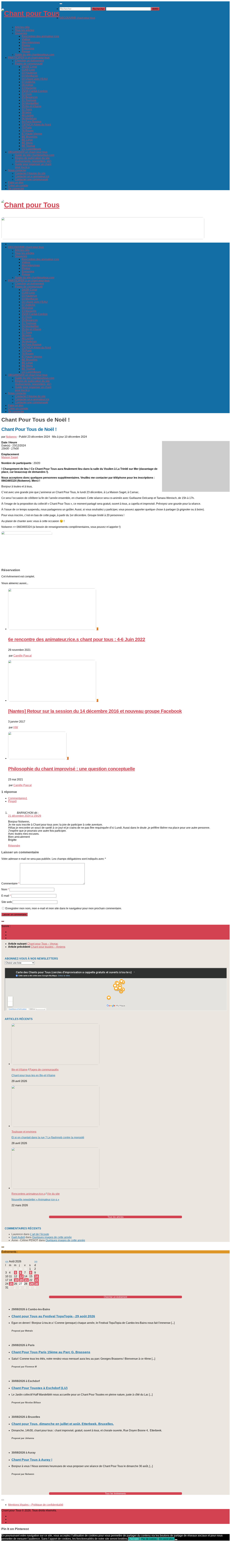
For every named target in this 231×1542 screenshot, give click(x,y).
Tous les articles (24, 30)
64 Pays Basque (31, 121)
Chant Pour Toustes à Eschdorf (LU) (39, 1388)
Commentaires (17, 798)
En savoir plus (166, 1539)
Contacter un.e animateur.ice (32, 176)
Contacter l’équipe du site (30, 173)
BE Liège (27, 139)
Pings (12, 801)
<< (6, 1261)
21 (26, 1280)
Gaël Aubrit (18, 1237)
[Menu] (61, 3)
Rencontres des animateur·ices (40, 36)
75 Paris (27, 127)
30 (36, 1283)
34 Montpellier (30, 103)
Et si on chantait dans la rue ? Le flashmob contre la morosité (47, 1137)
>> (35, 1261)
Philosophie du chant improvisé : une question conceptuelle (71, 768)
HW (15, 727)
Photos (26, 45)
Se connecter (16, 188)
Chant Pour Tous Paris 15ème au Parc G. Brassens (50, 1352)
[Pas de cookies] (176, 1539)
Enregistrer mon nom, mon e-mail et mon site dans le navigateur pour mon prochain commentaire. (63, 908)
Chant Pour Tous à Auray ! (31, 1459)
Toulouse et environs (23, 1131)
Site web (6, 902)
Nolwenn (11, 436)
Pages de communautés (44, 1069)
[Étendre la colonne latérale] (2, 921)
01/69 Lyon (28, 69)
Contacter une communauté (31, 179)
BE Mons (27, 142)
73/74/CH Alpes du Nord (36, 124)
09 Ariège (27, 85)
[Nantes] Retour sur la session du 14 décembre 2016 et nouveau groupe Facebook (95, 711)
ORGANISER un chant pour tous (27, 152)
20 (21, 1280)
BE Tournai (28, 145)
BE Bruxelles (29, 136)
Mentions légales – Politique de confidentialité (35, 1504)
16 (36, 1276)
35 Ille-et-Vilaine (31, 106)
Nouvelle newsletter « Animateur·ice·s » (35, 1199)
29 (31, 1283)
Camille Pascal (22, 655)
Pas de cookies (149, 1539)
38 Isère (26, 112)
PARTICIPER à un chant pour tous (29, 57)
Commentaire (10, 883)
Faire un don (15, 182)
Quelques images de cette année (52, 1237)
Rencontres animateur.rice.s (28, 1193)
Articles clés (22, 27)
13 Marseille (29, 88)
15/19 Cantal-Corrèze (35, 91)
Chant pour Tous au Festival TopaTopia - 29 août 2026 (53, 1316)
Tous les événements (115, 1493)
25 (11, 1283)
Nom (5, 889)
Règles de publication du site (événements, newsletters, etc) (33, 160)
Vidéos (26, 39)
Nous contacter (17, 170)
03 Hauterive (29, 72)
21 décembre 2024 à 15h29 (24, 815)
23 (36, 1280)
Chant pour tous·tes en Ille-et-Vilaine (33, 1075)
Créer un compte (18, 185)
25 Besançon (30, 97)
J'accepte (134, 1539)
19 (16, 1280)
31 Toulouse (29, 100)
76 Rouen (27, 130)
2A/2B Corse (29, 66)
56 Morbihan (29, 118)
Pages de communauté (29, 63)
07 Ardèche (28, 82)
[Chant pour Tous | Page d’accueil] (30, 13)
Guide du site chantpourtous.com (34, 54)
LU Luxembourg (31, 149)
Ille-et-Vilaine (19, 1069)
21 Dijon (27, 94)
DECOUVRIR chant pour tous (77, 17)
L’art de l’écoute (39, 1234)
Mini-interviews (31, 42)
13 (21, 1276)
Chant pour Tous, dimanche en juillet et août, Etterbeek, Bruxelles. (62, 1424)
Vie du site (53, 1193)
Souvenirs (21, 33)
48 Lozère (28, 115)
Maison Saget (9, 457)
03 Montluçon (30, 75)
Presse (26, 51)
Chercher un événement (29, 60)
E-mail (6, 895)
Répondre (14, 845)
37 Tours (27, 109)
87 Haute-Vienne (32, 133)
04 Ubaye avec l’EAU (35, 78)
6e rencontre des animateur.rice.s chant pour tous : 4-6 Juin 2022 (76, 639)
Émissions (28, 48)
